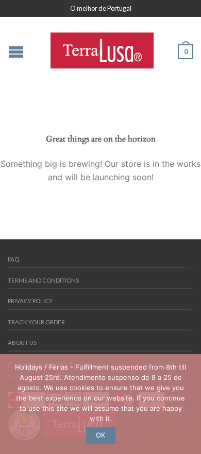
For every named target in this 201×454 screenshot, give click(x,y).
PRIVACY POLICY (30, 301)
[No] (188, 404)
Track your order (36, 322)
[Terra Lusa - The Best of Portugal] (102, 47)
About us (22, 342)
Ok (100, 435)
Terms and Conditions (43, 280)
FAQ (13, 259)
